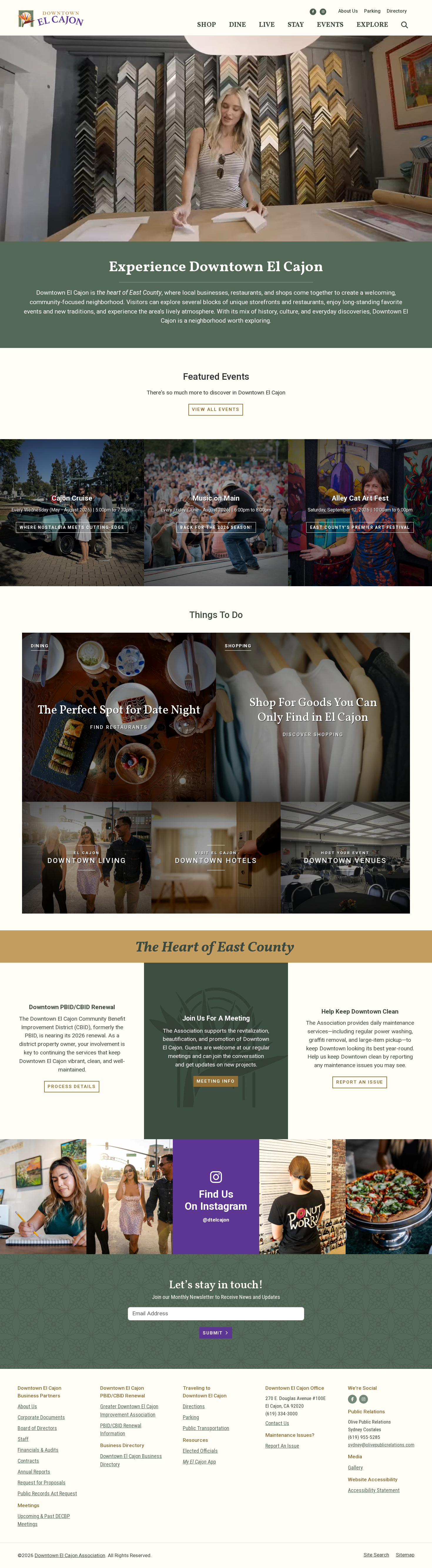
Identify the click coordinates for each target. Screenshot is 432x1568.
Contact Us (277, 1423)
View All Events (216, 409)
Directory (397, 11)
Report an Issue (360, 1082)
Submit (213, 1333)
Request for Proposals (42, 1482)
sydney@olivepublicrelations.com (381, 1445)
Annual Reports (34, 1472)
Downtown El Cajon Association (70, 1555)
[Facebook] (313, 12)
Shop (206, 25)
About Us (348, 11)
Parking (372, 11)
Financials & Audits (38, 1450)
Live (267, 25)
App (199, 1462)
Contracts (28, 1461)
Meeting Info (216, 1081)
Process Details (72, 1086)
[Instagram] (323, 12)
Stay (296, 25)
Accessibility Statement (374, 1490)
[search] (404, 25)
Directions (194, 1406)
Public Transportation (206, 1428)
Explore (372, 25)
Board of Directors (37, 1428)
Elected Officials (200, 1451)
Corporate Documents (41, 1417)
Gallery (355, 1467)
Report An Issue (282, 1446)
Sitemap (405, 1555)
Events (330, 25)
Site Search (376, 1555)
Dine (237, 25)
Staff (23, 1439)
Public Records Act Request (47, 1493)
